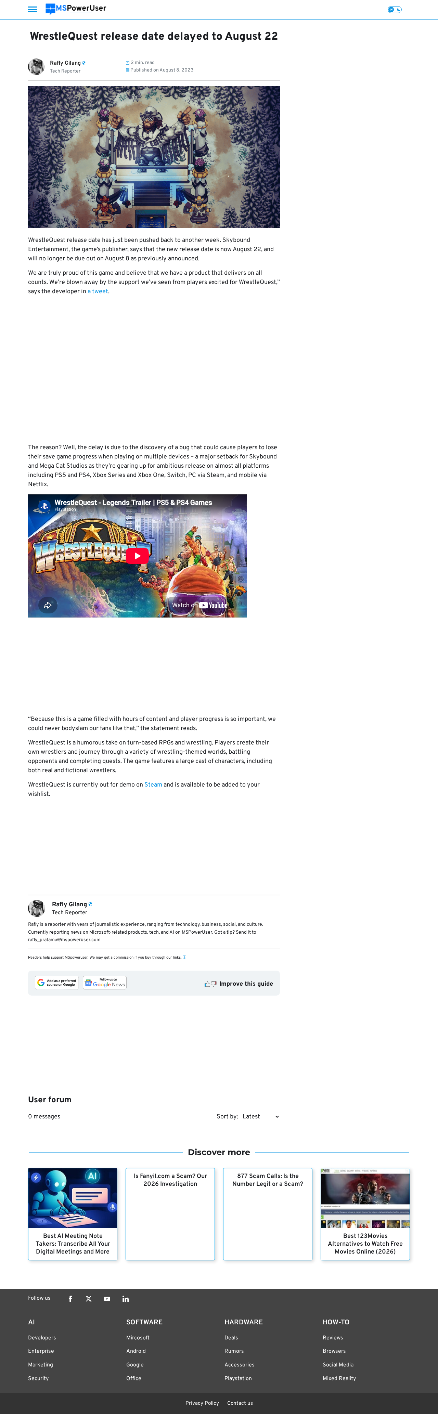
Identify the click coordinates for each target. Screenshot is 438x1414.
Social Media (338, 1365)
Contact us (240, 1403)
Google (135, 1365)
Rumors (234, 1351)
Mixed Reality (339, 1378)
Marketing (40, 1365)
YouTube (107, 1299)
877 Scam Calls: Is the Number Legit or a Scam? (267, 1180)
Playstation (238, 1378)
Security (38, 1378)
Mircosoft (138, 1338)
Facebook (70, 1299)
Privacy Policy (202, 1403)
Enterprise (41, 1351)
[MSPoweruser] (76, 9)
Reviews (333, 1338)
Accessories (239, 1365)
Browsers (334, 1351)
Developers (42, 1338)
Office (133, 1378)
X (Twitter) (89, 1299)
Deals (231, 1338)
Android (136, 1351)
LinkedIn (126, 1299)
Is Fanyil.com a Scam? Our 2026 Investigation (170, 1180)
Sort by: (227, 1117)
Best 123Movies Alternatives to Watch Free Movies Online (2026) (365, 1244)
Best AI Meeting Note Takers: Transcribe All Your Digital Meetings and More (73, 1244)
